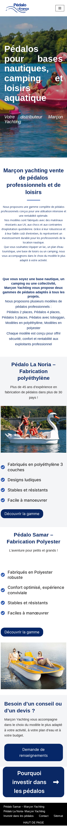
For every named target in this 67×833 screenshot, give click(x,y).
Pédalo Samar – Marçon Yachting (24, 806)
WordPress (46, 829)
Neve (17, 829)
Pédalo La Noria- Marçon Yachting (24, 811)
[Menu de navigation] (59, 8)
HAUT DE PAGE (33, 822)
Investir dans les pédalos (19, 815)
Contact (43, 815)
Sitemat (58, 815)
